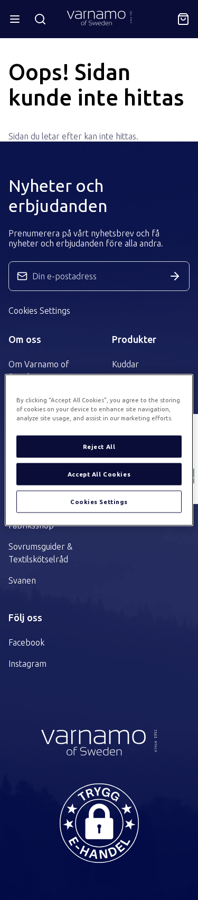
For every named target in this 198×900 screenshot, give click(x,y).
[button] (99, 823)
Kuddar (125, 364)
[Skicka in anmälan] (174, 276)
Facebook (26, 642)
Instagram (27, 663)
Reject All (99, 446)
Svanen (22, 580)
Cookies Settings (39, 310)
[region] (99, 450)
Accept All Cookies (99, 474)
